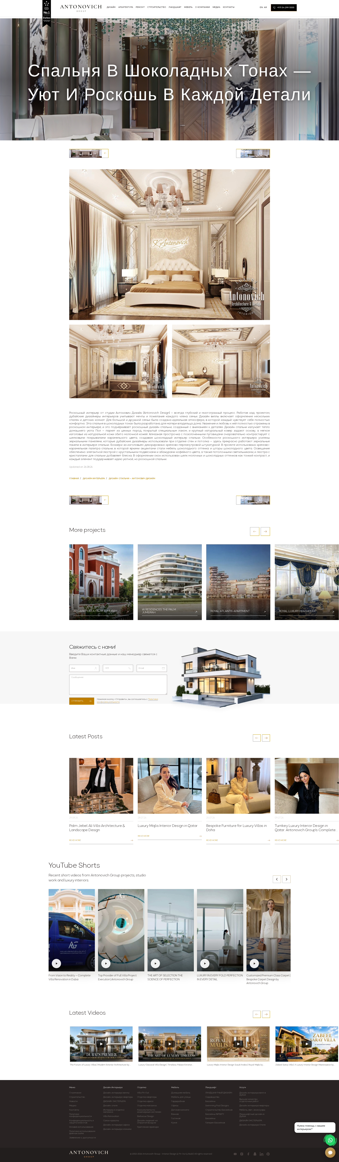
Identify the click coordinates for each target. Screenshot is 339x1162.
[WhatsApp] (330, 1140)
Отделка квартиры (147, 1097)
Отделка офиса (145, 1101)
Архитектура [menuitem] (125, 7)
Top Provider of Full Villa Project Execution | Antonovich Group (117, 977)
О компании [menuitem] (202, 7)
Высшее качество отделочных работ (249, 1100)
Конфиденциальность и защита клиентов (81, 1122)
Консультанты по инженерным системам (149, 1111)
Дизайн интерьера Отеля (252, 1125)
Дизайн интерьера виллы (116, 1093)
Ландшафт (210, 1087)
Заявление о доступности (82, 1138)
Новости (73, 1101)
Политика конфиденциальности (80, 1115)
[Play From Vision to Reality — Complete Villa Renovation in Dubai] (72, 930)
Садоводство (212, 1097)
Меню (72, 1087)
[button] (254, 531)
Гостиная (175, 1118)
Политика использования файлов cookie (82, 1132)
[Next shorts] (286, 879)
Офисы (174, 1106)
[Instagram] (242, 1154)
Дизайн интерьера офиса (116, 1125)
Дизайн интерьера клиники (117, 1129)
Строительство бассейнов (218, 1110)
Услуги (242, 1087)
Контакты (74, 1110)
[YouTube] (235, 1154)
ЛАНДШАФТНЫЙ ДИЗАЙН (218, 1093)
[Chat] (330, 1152)
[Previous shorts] (277, 879)
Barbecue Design (145, 1116)
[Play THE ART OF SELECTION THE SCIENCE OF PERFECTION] (171, 930)
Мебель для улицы (181, 1097)
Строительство (77, 1097)
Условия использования (81, 1127)
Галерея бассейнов (215, 1123)
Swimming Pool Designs (217, 1106)
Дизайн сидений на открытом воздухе (147, 1122)
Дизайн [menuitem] (111, 7)
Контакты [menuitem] (229, 7)
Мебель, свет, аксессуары (252, 1110)
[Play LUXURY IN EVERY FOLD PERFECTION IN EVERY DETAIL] (220, 930)
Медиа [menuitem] (216, 7)
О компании (75, 1093)
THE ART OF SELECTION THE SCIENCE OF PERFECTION (165, 977)
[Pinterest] (268, 1154)
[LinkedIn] (261, 1154)
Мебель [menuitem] (188, 7)
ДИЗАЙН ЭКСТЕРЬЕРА (114, 1101)
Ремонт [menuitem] (140, 7)
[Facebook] (248, 1154)
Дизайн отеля (110, 1106)
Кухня (174, 1123)
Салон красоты (111, 1121)
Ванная (175, 1114)
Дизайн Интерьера (112, 1087)
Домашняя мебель (180, 1093)
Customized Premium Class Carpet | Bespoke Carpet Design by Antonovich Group (268, 979)
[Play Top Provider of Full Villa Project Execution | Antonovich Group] (121, 930)
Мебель (175, 1087)
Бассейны (210, 1101)
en (261, 7)
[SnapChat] (255, 1154)
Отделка (141, 1087)
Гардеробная (178, 1101)
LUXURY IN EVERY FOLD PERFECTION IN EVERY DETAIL (220, 977)
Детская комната (180, 1110)
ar (265, 7)
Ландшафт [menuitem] (175, 7)
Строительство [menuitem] (156, 7)
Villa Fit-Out (143, 1093)
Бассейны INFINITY (214, 1114)
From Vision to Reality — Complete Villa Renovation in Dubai (70, 977)
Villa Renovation (111, 1116)
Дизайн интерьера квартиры (118, 1097)
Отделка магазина (147, 1106)
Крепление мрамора (148, 1127)
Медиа (72, 1106)
